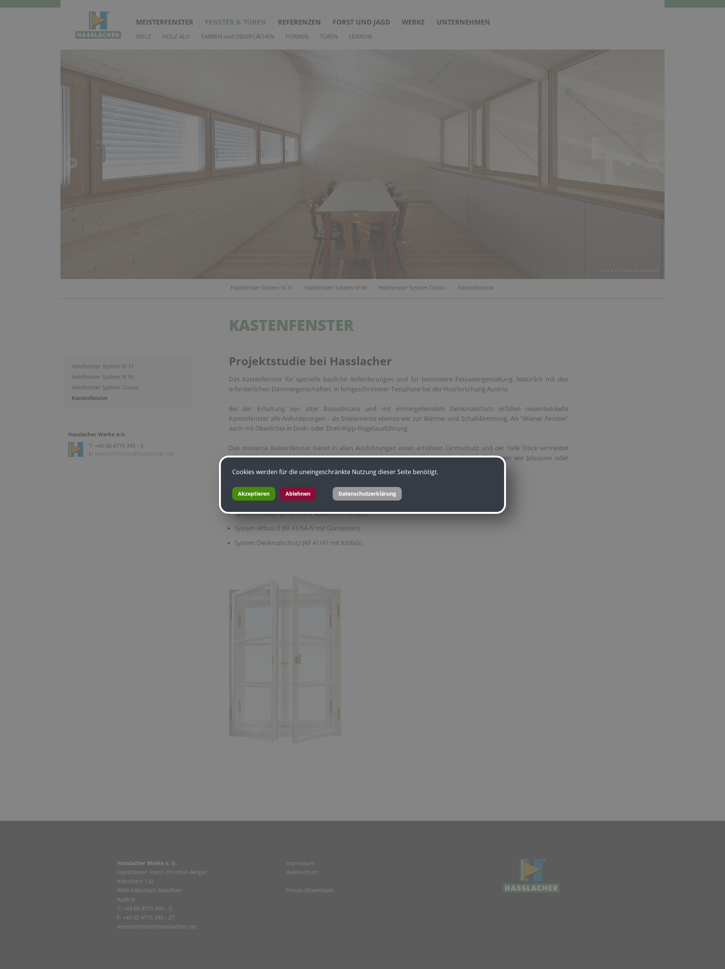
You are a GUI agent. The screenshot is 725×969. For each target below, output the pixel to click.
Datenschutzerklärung (367, 493)
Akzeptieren (254, 493)
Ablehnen (297, 493)
